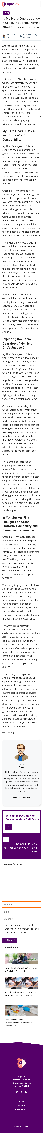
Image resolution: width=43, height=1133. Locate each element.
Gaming (6, 13)
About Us (21, 1105)
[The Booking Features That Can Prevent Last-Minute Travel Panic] (21, 962)
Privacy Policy (21, 1109)
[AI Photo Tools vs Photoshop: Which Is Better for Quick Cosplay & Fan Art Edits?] (21, 986)
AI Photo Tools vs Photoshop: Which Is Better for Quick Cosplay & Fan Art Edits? (20, 995)
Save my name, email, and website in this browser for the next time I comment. (22, 928)
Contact (21, 1101)
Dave (9, 37)
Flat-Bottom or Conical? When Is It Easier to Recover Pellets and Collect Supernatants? (20, 1023)
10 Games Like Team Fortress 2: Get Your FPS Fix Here (21, 848)
